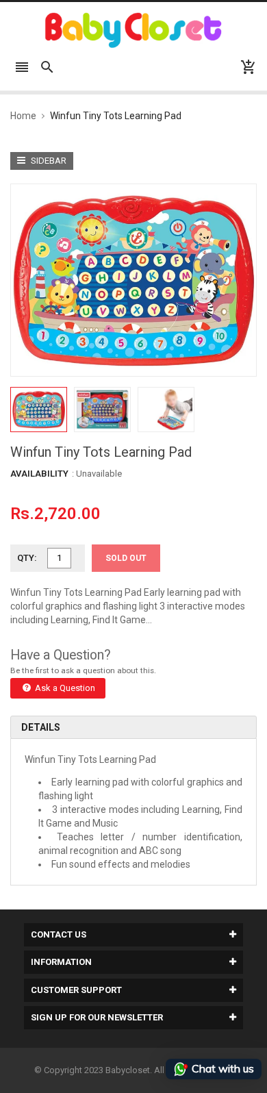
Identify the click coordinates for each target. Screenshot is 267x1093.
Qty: (27, 558)
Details (40, 727)
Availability (39, 473)
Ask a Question (64, 688)
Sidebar (47, 160)
